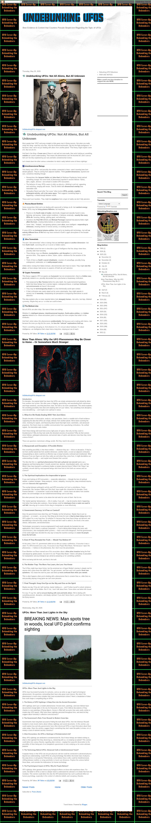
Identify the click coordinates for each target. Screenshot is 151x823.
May (103, 272)
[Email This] (65, 334)
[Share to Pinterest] (74, 334)
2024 (102, 299)
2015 (102, 326)
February (105, 296)
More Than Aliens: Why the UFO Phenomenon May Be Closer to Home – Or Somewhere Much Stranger (56, 340)
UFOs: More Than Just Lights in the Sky (44, 612)
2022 (102, 305)
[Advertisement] (75, 50)
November (105, 260)
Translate (114, 207)
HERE (111, 81)
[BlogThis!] (67, 334)
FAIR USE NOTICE (106, 75)
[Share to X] (69, 334)
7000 (102, 248)
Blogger (84, 804)
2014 (102, 329)
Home (58, 787)
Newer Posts (28, 787)
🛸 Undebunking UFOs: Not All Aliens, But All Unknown (53, 76)
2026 (102, 251)
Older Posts (86, 787)
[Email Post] (60, 334)
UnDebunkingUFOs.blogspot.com (33, 129)
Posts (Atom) (36, 792)
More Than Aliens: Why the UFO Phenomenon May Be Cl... (112, 280)
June (103, 269)
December (105, 257)
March (104, 293)
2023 (102, 303)
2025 (102, 254)
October (105, 263)
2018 (102, 317)
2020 (102, 311)
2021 (102, 308)
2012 (102, 332)
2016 (102, 323)
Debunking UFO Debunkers (108, 72)
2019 (102, 314)
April (103, 290)
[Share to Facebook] (71, 334)
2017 (102, 320)
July (103, 266)
